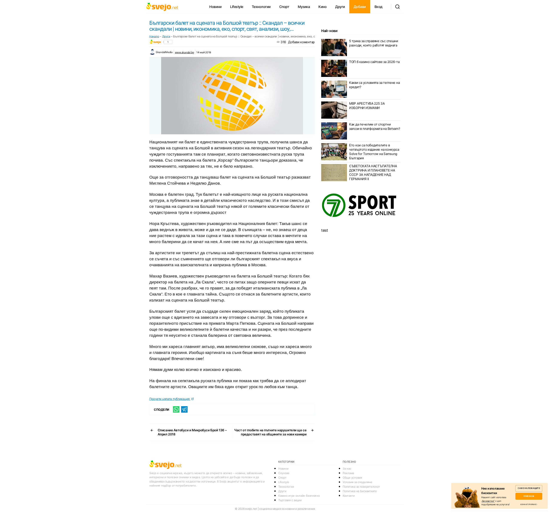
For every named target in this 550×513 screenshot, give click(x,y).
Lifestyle (236, 7)
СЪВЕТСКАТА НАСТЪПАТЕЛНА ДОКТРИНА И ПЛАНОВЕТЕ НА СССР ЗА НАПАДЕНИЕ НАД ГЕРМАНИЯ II (373, 172)
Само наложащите (529, 488)
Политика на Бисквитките (360, 491)
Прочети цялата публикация (169, 399)
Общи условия (352, 477)
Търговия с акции (290, 500)
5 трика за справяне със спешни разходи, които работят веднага (373, 43)
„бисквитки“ (488, 500)
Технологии (261, 7)
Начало (154, 36)
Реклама (348, 473)
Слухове (283, 473)
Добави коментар (301, 42)
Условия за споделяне (357, 482)
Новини (215, 7)
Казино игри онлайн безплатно (299, 495)
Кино (322, 7)
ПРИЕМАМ (529, 496)
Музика (304, 7)
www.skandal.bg (184, 52)
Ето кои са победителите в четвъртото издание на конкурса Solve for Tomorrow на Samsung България (374, 151)
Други (340, 7)
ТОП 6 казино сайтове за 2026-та (374, 62)
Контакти (349, 495)
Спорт (284, 7)
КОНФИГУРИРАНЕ (528, 504)
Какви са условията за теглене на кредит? (374, 85)
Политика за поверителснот (361, 486)
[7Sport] (361, 205)
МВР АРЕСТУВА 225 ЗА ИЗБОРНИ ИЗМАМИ (367, 105)
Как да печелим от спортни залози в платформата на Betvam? (374, 126)
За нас (347, 468)
